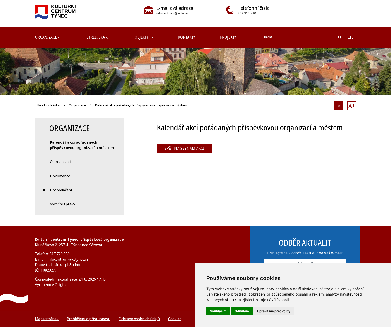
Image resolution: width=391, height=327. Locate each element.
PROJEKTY (228, 37)
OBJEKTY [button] (141, 37)
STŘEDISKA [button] (96, 37)
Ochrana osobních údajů (139, 318)
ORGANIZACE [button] (46, 37)
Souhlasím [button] (218, 311)
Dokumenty (60, 175)
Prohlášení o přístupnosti (88, 318)
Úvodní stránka (48, 105)
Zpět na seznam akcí (184, 148)
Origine (61, 284)
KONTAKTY (186, 37)
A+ (351, 105)
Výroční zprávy (62, 204)
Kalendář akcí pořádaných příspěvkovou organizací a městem (141, 105)
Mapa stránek (47, 318)
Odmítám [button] (242, 311)
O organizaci (60, 161)
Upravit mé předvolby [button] (273, 311)
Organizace (77, 105)
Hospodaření (61, 190)
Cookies (174, 318)
